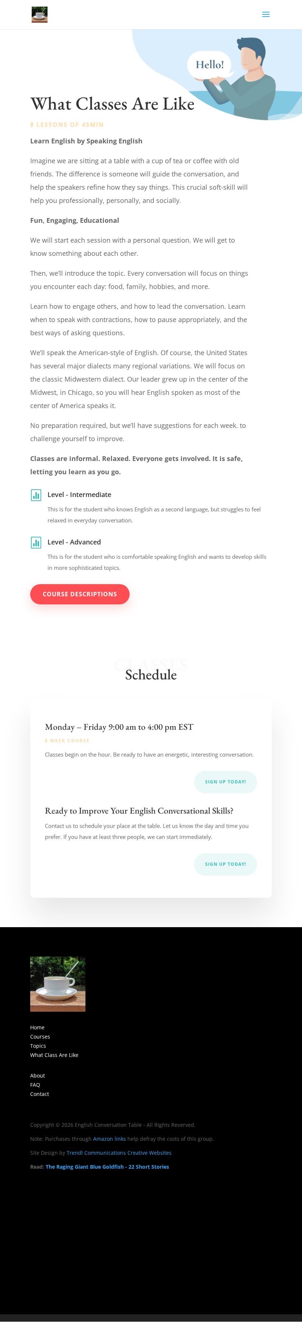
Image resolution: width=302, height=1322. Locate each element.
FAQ (35, 1084)
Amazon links (109, 1138)
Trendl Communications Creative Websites (119, 1152)
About (37, 1075)
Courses (40, 1036)
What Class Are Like (54, 1054)
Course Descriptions (80, 594)
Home (37, 1027)
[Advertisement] (151, 1233)
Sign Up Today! (225, 782)
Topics (38, 1045)
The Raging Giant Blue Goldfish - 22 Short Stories (107, 1166)
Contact (39, 1093)
